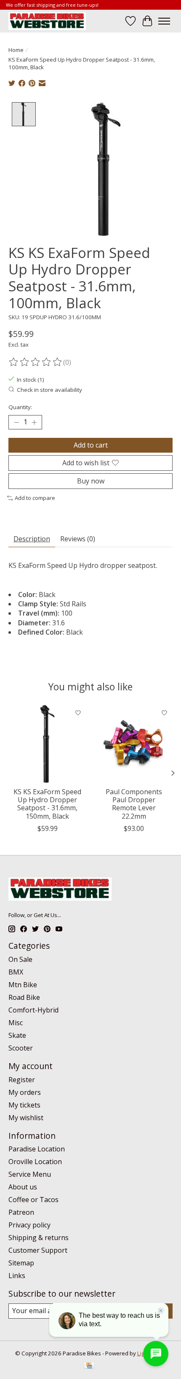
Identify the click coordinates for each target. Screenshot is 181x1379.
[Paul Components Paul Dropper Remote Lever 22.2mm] (134, 744)
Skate (17, 1035)
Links (16, 1275)
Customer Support (37, 1250)
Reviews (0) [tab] (77, 538)
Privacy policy (29, 1225)
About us (22, 1187)
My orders (24, 1092)
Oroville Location (35, 1161)
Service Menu (29, 1174)
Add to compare (35, 498)
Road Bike (24, 997)
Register (21, 1079)
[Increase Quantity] (34, 422)
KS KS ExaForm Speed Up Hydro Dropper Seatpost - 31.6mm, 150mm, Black (47, 804)
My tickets (24, 1105)
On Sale (20, 959)
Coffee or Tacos (33, 1199)
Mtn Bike (22, 984)
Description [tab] (31, 538)
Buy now (90, 481)
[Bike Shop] (47, 21)
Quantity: (20, 407)
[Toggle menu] (164, 21)
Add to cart (91, 445)
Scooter (20, 1048)
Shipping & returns (38, 1237)
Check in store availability (49, 390)
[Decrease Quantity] (16, 422)
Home (16, 50)
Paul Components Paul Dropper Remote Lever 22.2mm (134, 804)
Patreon (21, 1212)
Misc (15, 1022)
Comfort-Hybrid (33, 1010)
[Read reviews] (35, 362)
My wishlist (25, 1117)
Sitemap (21, 1263)
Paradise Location (36, 1149)
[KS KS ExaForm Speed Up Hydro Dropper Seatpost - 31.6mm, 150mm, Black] (47, 744)
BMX (15, 972)
